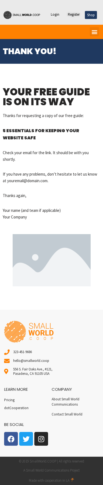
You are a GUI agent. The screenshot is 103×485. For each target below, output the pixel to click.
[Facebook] (11, 439)
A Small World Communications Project (51, 470)
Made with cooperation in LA (49, 480)
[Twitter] (26, 439)
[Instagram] (41, 439)
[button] (94, 31)
